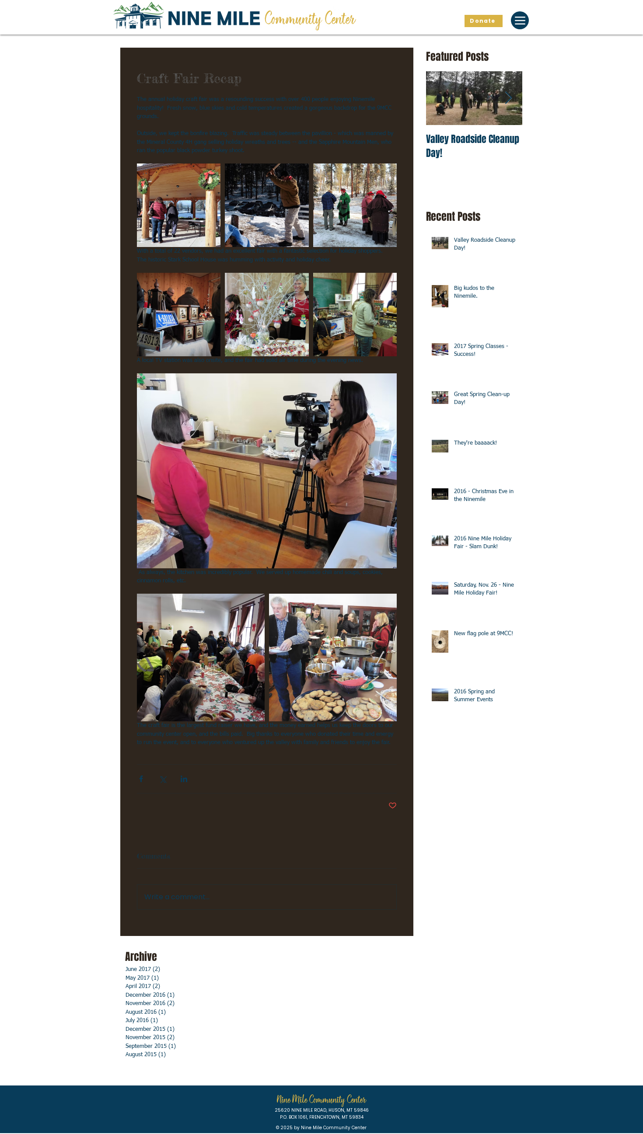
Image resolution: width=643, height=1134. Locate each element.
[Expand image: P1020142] (355, 205)
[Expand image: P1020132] (178, 314)
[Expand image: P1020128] (266, 314)
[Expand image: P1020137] (266, 205)
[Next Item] (508, 98)
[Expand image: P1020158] (201, 657)
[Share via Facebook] (141, 779)
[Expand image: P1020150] (333, 657)
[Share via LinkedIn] (184, 779)
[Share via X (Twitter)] (162, 779)
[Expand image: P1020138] (178, 205)
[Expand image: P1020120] (355, 314)
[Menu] (520, 20)
